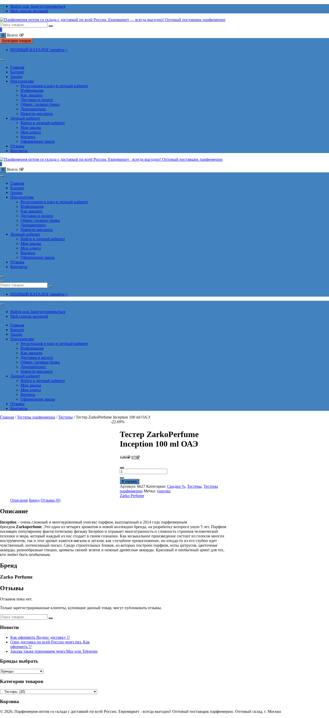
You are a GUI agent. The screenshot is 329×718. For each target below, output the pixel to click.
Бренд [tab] (34, 500)
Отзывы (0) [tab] (50, 500)
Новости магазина (37, 113)
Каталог (17, 72)
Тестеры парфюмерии (36, 417)
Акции (16, 76)
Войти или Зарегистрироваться (37, 6)
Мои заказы (31, 127)
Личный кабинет (25, 118)
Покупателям (22, 81)
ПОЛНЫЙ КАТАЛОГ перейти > (39, 50)
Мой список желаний (29, 11)
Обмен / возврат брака (40, 104)
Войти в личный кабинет (43, 123)
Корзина (28, 137)
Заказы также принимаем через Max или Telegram (53, 651)
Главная (17, 67)
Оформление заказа (38, 141)
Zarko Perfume (132, 495)
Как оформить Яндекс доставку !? (40, 637)
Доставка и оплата (37, 99)
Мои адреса (31, 132)
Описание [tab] (19, 500)
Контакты (19, 150)
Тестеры (65, 417)
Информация (32, 90)
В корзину (129, 481)
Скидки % (176, 486)
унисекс (164, 491)
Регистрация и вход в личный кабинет (54, 86)
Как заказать (31, 95)
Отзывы (17, 146)
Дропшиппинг (33, 109)
